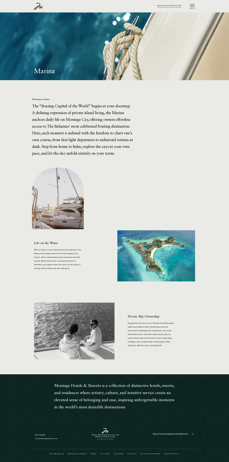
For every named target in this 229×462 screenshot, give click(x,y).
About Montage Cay (57, 454)
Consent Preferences (171, 454)
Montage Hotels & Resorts (77, 454)
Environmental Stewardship (150, 454)
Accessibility (118, 454)
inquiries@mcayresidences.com (46, 438)
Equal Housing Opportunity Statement (170, 433)
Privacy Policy (105, 454)
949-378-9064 (40, 435)
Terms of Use (132, 454)
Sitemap (93, 454)
